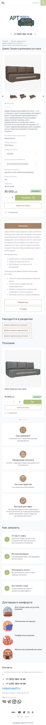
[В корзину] (33, 402)
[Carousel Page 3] (22, 419)
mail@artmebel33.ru (11, 688)
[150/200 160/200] (21, 153)
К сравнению (13, 212)
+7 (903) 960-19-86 (23, 34)
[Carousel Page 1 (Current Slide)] (19, 419)
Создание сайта (19, 723)
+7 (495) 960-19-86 (16, 683)
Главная (5, 41)
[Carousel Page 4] (23, 419)
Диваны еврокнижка (18, 41)
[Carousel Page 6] (26, 419)
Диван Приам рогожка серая (15, 389)
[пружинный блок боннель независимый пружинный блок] (21, 163)
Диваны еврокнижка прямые (12, 43)
